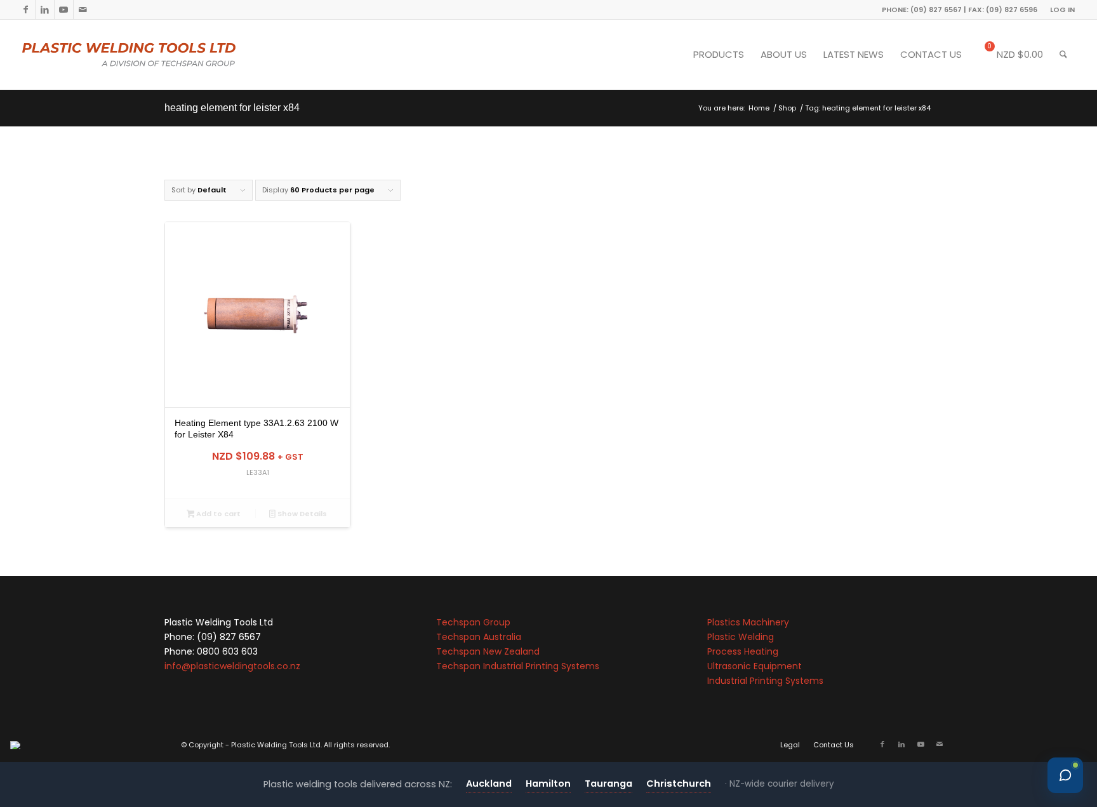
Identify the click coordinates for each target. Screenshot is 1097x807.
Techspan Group (473, 622)
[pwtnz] (154, 55)
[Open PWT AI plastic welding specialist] (1065, 775)
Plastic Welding (740, 636)
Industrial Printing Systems (765, 680)
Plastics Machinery (748, 622)
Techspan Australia (478, 636)
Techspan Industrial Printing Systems (517, 666)
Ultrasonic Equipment (754, 666)
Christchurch (678, 783)
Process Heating (742, 651)
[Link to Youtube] (64, 9)
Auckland (489, 783)
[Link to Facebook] (26, 9)
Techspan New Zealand (488, 651)
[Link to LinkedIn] (45, 9)
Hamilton (548, 783)
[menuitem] (1059, 9)
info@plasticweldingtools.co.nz (232, 666)
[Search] (1063, 55)
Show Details (301, 514)
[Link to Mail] (83, 9)
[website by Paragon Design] (16, 745)
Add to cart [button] (217, 514)
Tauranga (608, 783)
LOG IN (1062, 9)
